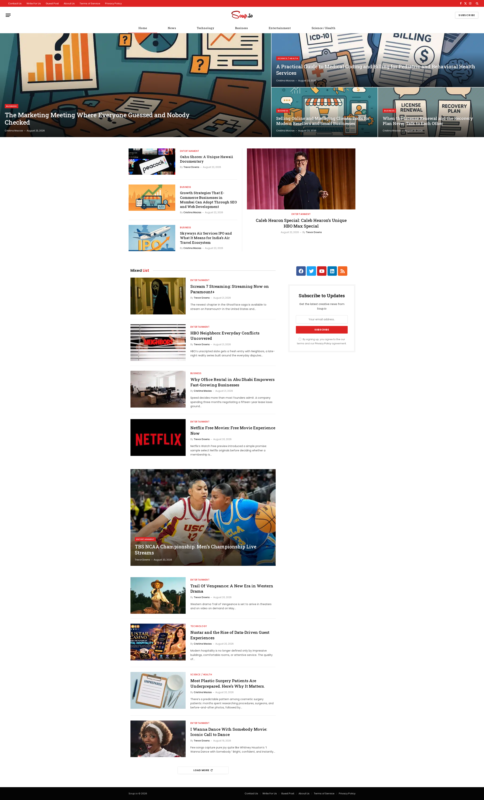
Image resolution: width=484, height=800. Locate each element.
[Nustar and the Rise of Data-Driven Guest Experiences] (158, 642)
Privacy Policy (113, 3)
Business (241, 28)
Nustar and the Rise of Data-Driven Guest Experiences (229, 635)
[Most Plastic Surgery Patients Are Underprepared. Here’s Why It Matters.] (158, 690)
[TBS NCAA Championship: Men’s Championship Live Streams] (203, 517)
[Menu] (8, 15)
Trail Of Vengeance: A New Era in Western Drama (231, 588)
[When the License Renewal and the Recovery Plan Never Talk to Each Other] (431, 112)
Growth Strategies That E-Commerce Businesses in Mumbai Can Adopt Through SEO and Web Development (208, 200)
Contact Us (15, 3)
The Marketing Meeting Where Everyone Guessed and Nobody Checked (97, 118)
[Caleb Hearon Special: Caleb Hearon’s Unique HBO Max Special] (301, 178)
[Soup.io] (242, 15)
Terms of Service (90, 3)
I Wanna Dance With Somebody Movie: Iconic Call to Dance (228, 732)
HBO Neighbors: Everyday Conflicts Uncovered (224, 335)
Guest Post (52, 3)
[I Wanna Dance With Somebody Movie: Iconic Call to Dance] (158, 738)
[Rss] (342, 271)
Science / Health (323, 28)
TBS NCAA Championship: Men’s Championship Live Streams (195, 550)
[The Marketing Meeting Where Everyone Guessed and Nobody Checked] (135, 85)
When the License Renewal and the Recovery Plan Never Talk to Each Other (428, 121)
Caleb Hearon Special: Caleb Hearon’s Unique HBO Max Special (301, 223)
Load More (201, 770)
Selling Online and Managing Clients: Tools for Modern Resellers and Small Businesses (323, 121)
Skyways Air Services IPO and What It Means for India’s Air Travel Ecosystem (206, 238)
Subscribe (466, 15)
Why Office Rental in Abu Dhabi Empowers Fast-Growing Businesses (232, 382)
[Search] (476, 3)
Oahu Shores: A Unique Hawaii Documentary (206, 159)
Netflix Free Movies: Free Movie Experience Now (232, 430)
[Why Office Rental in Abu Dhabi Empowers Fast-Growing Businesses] (158, 389)
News (172, 28)
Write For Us (33, 3)
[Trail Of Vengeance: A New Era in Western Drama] (158, 595)
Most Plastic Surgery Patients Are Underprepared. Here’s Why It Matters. (227, 683)
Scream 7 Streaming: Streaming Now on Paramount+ (229, 289)
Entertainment (280, 28)
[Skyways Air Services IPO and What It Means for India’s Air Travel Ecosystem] (152, 238)
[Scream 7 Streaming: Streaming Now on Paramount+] (158, 296)
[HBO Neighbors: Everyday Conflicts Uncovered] (158, 342)
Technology (205, 28)
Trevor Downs (191, 167)
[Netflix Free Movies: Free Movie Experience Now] (158, 437)
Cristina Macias (14, 130)
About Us (69, 3)
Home (142, 28)
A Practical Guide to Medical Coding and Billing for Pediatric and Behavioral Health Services (375, 69)
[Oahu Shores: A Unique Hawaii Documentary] (152, 161)
